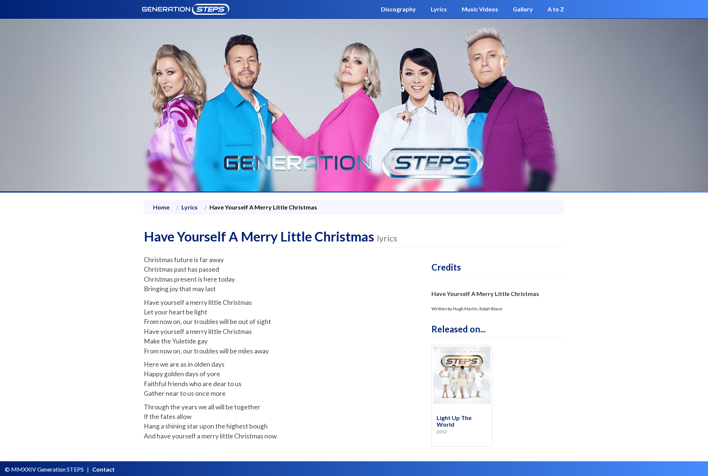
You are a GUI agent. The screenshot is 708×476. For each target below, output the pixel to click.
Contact (103, 469)
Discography (398, 9)
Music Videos (480, 9)
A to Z (556, 9)
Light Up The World (454, 421)
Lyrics (439, 9)
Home (161, 207)
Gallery (523, 9)
